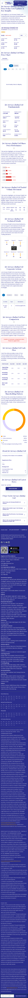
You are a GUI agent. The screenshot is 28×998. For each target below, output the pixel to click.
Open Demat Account (19, 1)
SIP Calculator (4, 603)
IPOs (12, 657)
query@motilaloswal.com (7, 563)
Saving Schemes (21, 672)
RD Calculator (19, 603)
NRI (11, 659)
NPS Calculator (15, 616)
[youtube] (6, 543)
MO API (20, 622)
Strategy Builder (5, 624)
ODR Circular (14, 687)
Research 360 (4, 622)
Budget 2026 (4, 655)
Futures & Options (5, 657)
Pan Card (6, 672)
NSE (4, 676)
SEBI (7, 676)
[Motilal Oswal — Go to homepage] (7, 3)
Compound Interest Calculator (8, 605)
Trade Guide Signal (13, 622)
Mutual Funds (13, 579)
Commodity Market (13, 590)
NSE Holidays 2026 (5, 665)
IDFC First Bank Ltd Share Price (11, 631)
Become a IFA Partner (6, 648)
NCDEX (10, 676)
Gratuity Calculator (6, 613)
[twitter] (4, 543)
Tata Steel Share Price (18, 627)
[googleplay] (14, 551)
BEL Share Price (4, 637)
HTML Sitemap (12, 689)
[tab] (5, 69)
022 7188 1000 (4, 574)
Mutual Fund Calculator (7, 609)
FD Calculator (12, 603)
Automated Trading (18, 661)
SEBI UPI (19, 4)
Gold (8, 659)
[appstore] (14, 548)
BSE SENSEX (8, 596)
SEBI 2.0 (8, 687)
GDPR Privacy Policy (15, 685)
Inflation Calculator (5, 616)
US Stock (23, 657)
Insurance (10, 587)
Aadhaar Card (12, 672)
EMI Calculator (17, 609)
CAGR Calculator (22, 607)
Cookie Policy (20, 678)
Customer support (21, 652)
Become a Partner (5, 646)
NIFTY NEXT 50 (10, 598)
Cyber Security (4, 689)
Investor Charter (5, 685)
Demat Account (19, 655)
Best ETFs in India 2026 (16, 668)
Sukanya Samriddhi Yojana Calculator (16, 614)
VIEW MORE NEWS (13, 488)
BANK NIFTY (15, 596)
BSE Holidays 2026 (15, 665)
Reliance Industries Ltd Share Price (16, 635)
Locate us (13, 652)
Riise (24, 622)
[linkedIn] (9, 543)
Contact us (4, 652)
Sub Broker (3, 659)
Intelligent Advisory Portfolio (8, 581)
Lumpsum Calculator (12, 607)
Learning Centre (14, 640)
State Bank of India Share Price (8, 629)
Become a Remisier (17, 648)
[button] (14, 502)
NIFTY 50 (3, 596)
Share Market (4, 590)
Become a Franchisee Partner (18, 646)
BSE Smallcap (21, 596)
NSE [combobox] (21, 35)
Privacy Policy (21, 687)
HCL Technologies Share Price (11, 633)
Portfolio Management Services (18, 583)
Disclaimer (13, 678)
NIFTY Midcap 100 (19, 598)
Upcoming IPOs (4, 579)
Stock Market (11, 655)
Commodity (16, 659)
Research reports (5, 640)
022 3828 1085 (4, 565)
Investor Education (5, 679)
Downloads (23, 685)
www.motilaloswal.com (12, 987)
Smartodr (3, 687)
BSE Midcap (3, 598)
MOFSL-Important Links (18, 676)
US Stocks (18, 581)
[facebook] (2, 543)
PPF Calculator (15, 613)
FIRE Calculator (10, 618)
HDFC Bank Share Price (6, 627)
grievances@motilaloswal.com (8, 822)
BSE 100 (5, 600)
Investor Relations (5, 678)
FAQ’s (8, 652)
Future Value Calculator (21, 611)
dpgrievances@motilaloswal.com (9, 824)
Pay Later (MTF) (12, 585)
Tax (2, 672)
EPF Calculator (10, 611)
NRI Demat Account (22, 579)
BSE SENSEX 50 (11, 600)
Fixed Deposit (4, 585)
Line (11, 65)
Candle (16, 65)
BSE (2, 676)
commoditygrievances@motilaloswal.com (11, 861)
